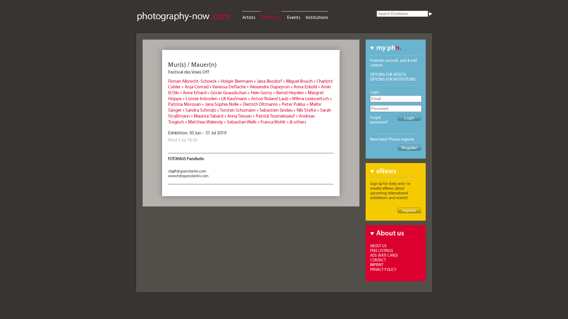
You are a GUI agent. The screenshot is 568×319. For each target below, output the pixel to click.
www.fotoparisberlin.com (188, 175)
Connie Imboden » (203, 98)
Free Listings (381, 250)
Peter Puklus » (295, 104)
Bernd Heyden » (292, 92)
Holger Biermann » (238, 81)
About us (378, 245)
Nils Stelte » (308, 110)
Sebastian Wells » (243, 122)
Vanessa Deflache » (231, 86)
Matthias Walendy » (207, 122)
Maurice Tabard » (210, 116)
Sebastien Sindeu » (277, 110)
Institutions (317, 17)
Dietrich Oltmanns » (262, 104)
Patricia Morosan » (186, 104)
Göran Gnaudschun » (230, 92)
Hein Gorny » (263, 92)
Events (293, 17)
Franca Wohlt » (275, 122)
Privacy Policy (383, 269)
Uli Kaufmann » (236, 98)
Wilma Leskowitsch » (312, 98)
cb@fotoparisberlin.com (187, 171)
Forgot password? (379, 119)
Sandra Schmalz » (202, 110)
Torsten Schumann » (239, 110)
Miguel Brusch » (301, 81)
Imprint (376, 264)
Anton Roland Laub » (271, 98)
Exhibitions (271, 17)
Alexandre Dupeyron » (271, 86)
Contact (378, 260)
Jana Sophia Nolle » (224, 104)
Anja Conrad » (198, 86)
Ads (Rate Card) (384, 255)
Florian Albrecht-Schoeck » (194, 81)
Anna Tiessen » (241, 116)
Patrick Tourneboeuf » (277, 116)
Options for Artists (388, 74)
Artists (248, 17)
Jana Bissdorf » (271, 81)
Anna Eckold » (307, 86)
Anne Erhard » (196, 92)
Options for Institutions (393, 79)
